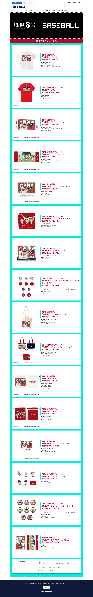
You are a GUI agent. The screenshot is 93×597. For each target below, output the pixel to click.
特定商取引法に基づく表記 (48, 583)
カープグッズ (29, 10)
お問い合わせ (58, 583)
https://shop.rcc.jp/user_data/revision (47, 570)
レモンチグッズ (37, 10)
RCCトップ (46, 587)
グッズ (53, 10)
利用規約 (27, 583)
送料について (65, 583)
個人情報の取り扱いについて (36, 583)
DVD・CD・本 (46, 10)
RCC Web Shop (46, 592)
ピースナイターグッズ (62, 10)
